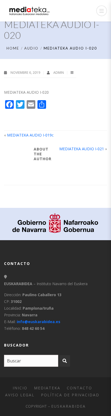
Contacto (79, 387)
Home (12, 48)
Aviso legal (19, 394)
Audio (31, 48)
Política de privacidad (70, 394)
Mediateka (47, 387)
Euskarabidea (68, 406)
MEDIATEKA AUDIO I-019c (30, 135)
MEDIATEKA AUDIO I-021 (81, 148)
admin (59, 72)
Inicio (20, 387)
